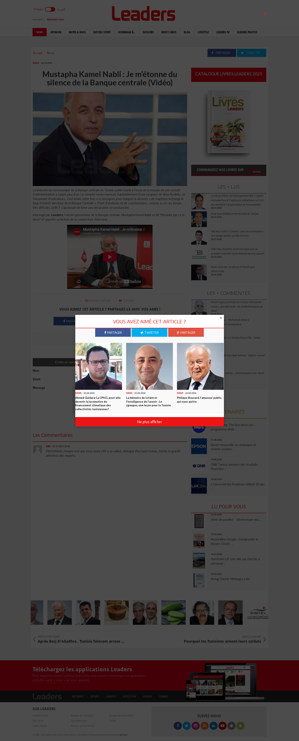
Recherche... (201, 12)
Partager (114, 332)
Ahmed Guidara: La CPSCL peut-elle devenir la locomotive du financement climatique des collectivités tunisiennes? (98, 403)
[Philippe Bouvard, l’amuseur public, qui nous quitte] (200, 366)
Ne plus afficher (149, 421)
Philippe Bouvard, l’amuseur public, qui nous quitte (199, 399)
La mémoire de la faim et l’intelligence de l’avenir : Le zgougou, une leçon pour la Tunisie (148, 401)
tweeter (151, 332)
